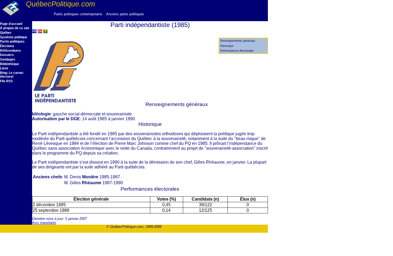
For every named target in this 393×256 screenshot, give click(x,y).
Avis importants (44, 223)
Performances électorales (237, 50)
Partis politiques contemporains (78, 14)
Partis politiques (12, 41)
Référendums (10, 50)
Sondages (7, 59)
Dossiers (7, 55)
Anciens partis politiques (125, 14)
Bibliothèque (9, 64)
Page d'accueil (11, 24)
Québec (6, 33)
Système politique (13, 37)
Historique (226, 45)
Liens (4, 68)
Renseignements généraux (237, 40)
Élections (7, 46)
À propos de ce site (14, 28)
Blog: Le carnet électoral (11, 74)
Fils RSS (6, 81)
